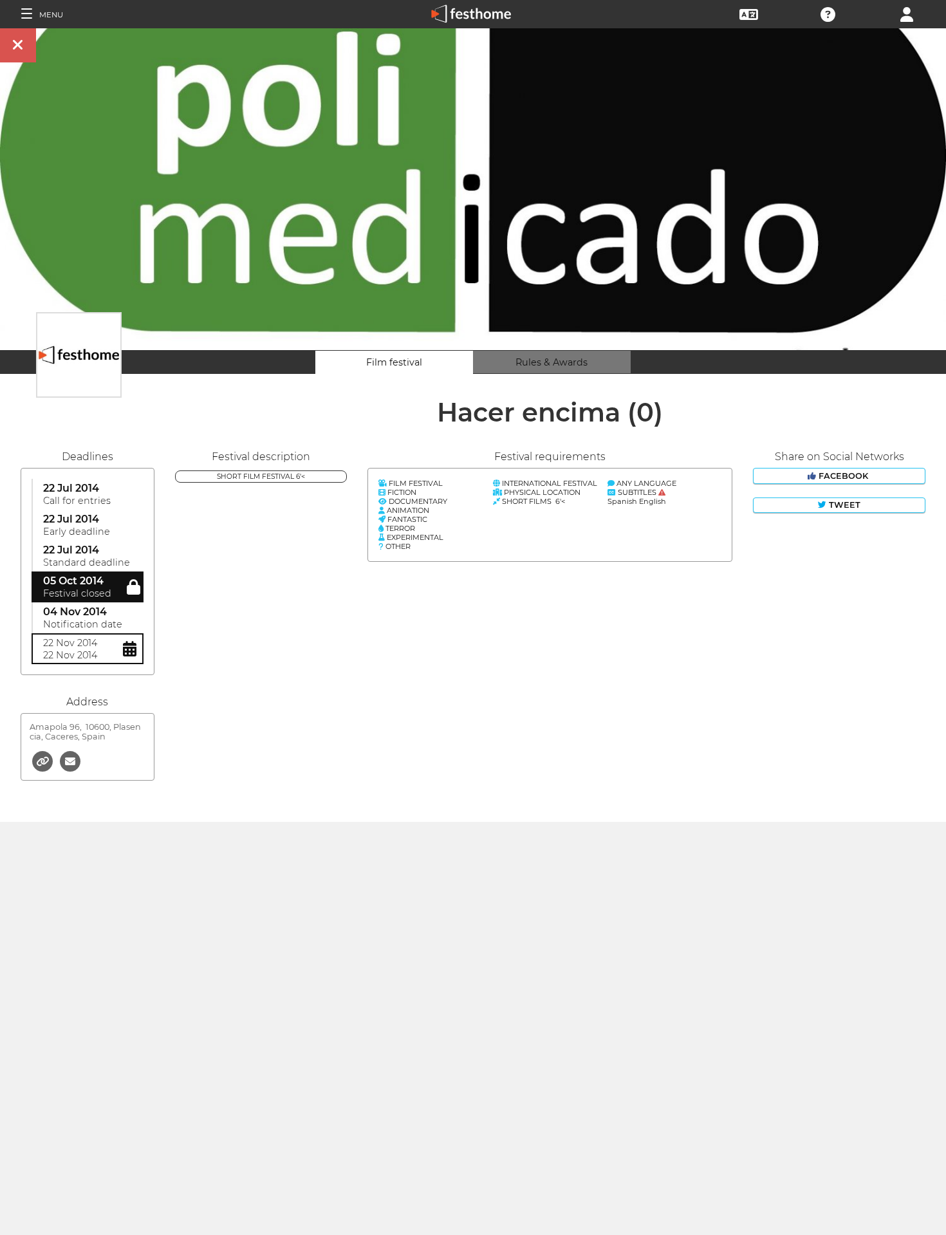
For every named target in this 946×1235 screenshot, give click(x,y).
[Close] (18, 45)
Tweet (843, 505)
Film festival (394, 362)
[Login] (906, 13)
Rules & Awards (551, 362)
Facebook (843, 476)
